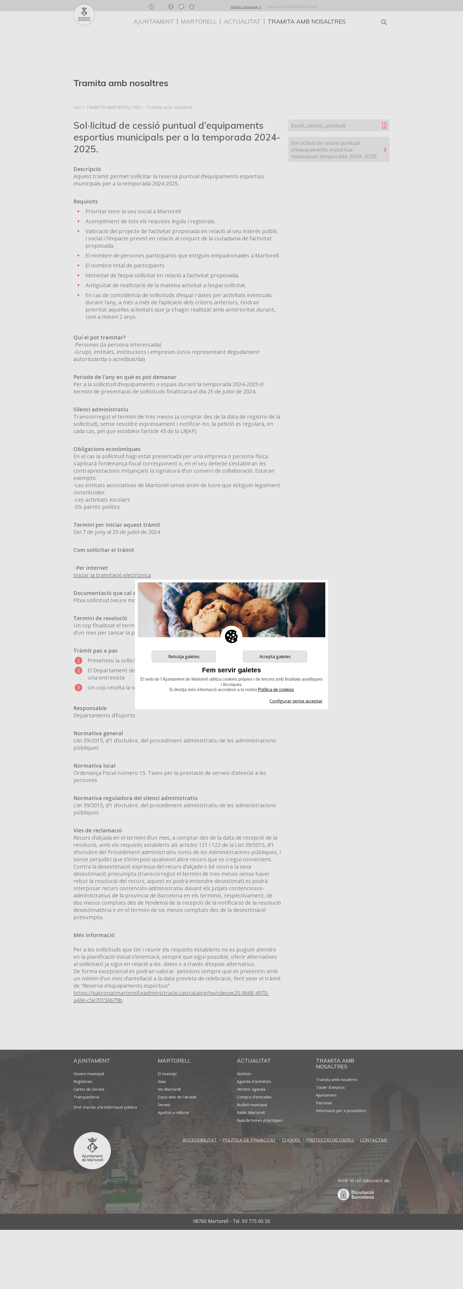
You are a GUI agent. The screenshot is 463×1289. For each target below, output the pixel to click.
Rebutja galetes (184, 656)
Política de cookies (276, 689)
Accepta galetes (275, 656)
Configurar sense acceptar (296, 701)
